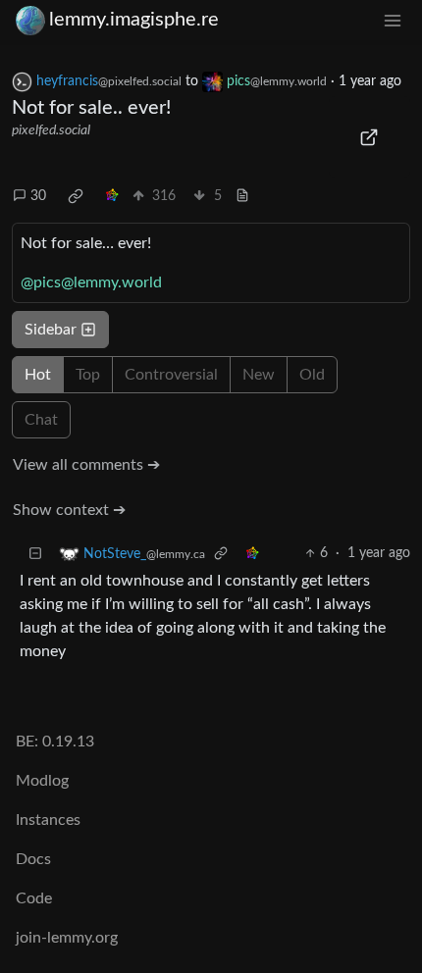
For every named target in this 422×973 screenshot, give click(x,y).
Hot (38, 375)
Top (88, 375)
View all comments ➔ (86, 465)
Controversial (171, 375)
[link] (75, 196)
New (258, 375)
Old (312, 375)
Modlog (42, 781)
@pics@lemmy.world (91, 282)
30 (38, 196)
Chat (41, 420)
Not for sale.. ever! (91, 108)
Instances (48, 820)
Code (34, 898)
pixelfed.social (51, 130)
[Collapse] (35, 553)
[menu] (392, 20)
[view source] (242, 196)
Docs (33, 859)
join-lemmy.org (67, 938)
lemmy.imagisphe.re (134, 19)
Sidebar (51, 329)
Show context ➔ (69, 510)
